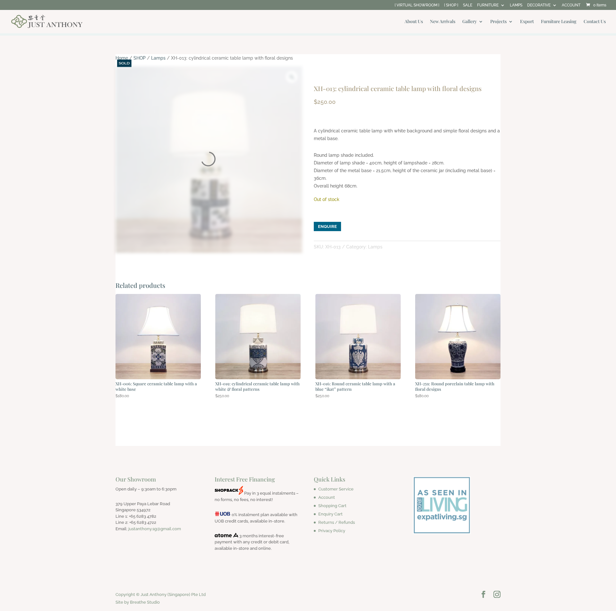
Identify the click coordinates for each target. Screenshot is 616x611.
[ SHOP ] (451, 5)
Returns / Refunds (336, 522)
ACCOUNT (571, 5)
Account (326, 497)
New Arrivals (442, 21)
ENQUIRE (327, 226)
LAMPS (516, 5)
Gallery (469, 21)
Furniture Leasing (559, 21)
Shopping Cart (332, 505)
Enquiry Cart (330, 514)
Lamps (158, 58)
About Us (414, 21)
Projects (498, 21)
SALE (467, 5)
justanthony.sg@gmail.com (154, 528)
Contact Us (595, 21)
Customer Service (336, 489)
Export (527, 21)
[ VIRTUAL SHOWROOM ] (417, 5)
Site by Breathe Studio (138, 602)
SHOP (139, 58)
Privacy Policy (331, 530)
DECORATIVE (539, 5)
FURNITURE (488, 5)
